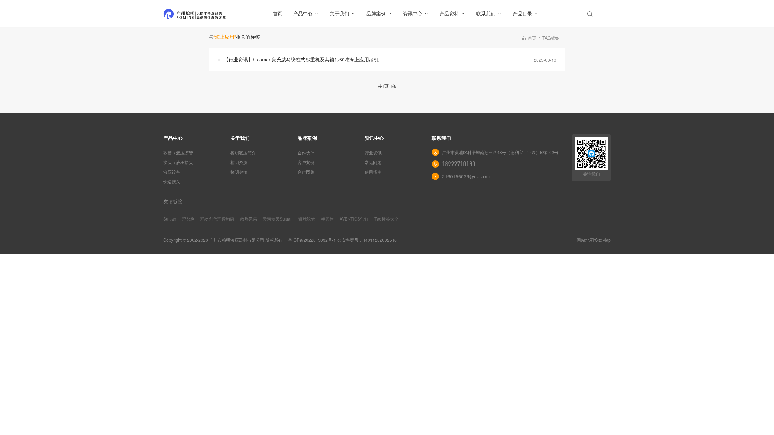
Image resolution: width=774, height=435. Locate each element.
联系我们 (486, 13)
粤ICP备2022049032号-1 (312, 240)
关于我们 (339, 13)
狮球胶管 (306, 219)
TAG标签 (550, 38)
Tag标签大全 (386, 219)
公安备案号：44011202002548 (367, 240)
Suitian (169, 219)
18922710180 (458, 164)
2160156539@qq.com (466, 176)
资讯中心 (412, 13)
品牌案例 (376, 13)
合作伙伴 (306, 153)
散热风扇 (248, 219)
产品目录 (522, 13)
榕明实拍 (238, 172)
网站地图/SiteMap (594, 240)
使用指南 (373, 172)
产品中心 (303, 13)
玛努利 (188, 219)
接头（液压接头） (180, 162)
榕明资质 (238, 162)
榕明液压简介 (243, 153)
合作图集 (306, 172)
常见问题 (373, 162)
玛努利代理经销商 (217, 219)
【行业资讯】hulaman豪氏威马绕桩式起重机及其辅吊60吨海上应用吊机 (301, 59)
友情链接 (173, 201)
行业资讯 (373, 153)
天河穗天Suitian (278, 219)
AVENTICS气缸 (354, 219)
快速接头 (171, 182)
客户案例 (306, 162)
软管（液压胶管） (180, 153)
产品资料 (449, 13)
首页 (277, 13)
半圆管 (327, 219)
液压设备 (171, 172)
